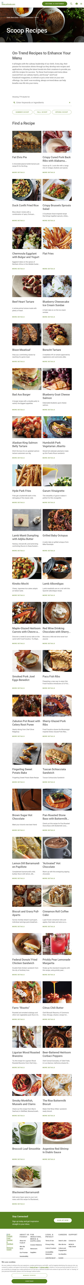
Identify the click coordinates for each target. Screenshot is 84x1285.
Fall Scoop (42, 112)
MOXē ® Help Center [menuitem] (72, 1245)
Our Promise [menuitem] (24, 1252)
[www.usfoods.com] (8, 4)
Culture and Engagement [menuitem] (62, 1249)
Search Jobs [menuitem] (62, 1240)
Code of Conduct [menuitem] (50, 1248)
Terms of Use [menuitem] (49, 1240)
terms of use (34, 1267)
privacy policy (44, 1267)
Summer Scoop (22, 112)
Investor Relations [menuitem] (36, 1245)
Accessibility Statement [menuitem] (49, 1253)
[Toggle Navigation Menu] (81, 4)
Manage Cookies (29, 1275)
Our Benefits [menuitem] (62, 1254)
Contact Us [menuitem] (72, 1240)
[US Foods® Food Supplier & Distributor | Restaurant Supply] (10, 1250)
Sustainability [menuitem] (24, 1256)
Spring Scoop (61, 112)
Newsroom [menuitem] (33, 1248)
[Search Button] (14, 102)
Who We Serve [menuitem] (22, 1248)
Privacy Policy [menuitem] (49, 1244)
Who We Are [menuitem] (62, 1244)
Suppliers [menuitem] (33, 1252)
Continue (29, 1281)
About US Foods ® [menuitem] (23, 1242)
